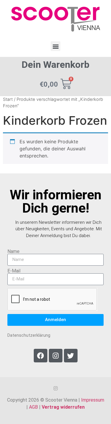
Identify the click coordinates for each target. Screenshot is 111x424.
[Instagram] (55, 355)
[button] (55, 46)
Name (13, 251)
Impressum (92, 400)
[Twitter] (71, 355)
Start (8, 99)
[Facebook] (40, 355)
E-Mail (13, 271)
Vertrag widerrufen (63, 407)
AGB (33, 407)
